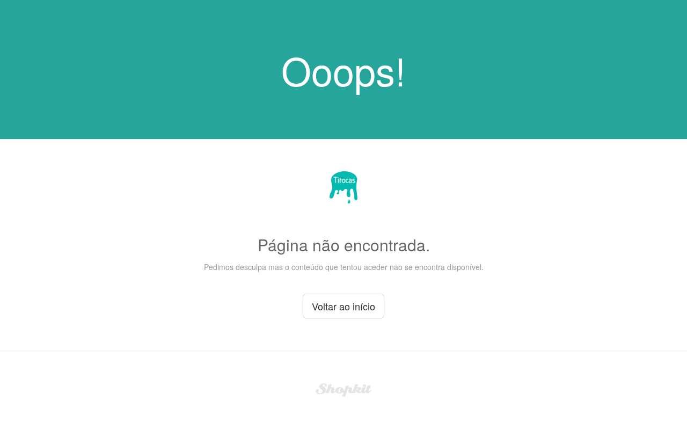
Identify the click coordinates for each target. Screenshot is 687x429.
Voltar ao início (343, 306)
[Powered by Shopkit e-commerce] (344, 388)
